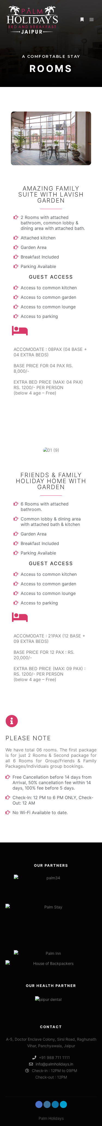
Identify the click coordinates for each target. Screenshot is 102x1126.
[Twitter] (63, 1104)
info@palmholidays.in (54, 1064)
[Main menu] (92, 19)
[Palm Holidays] (32, 19)
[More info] (82, 19)
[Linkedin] (55, 1104)
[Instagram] (47, 1104)
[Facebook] (38, 1104)
